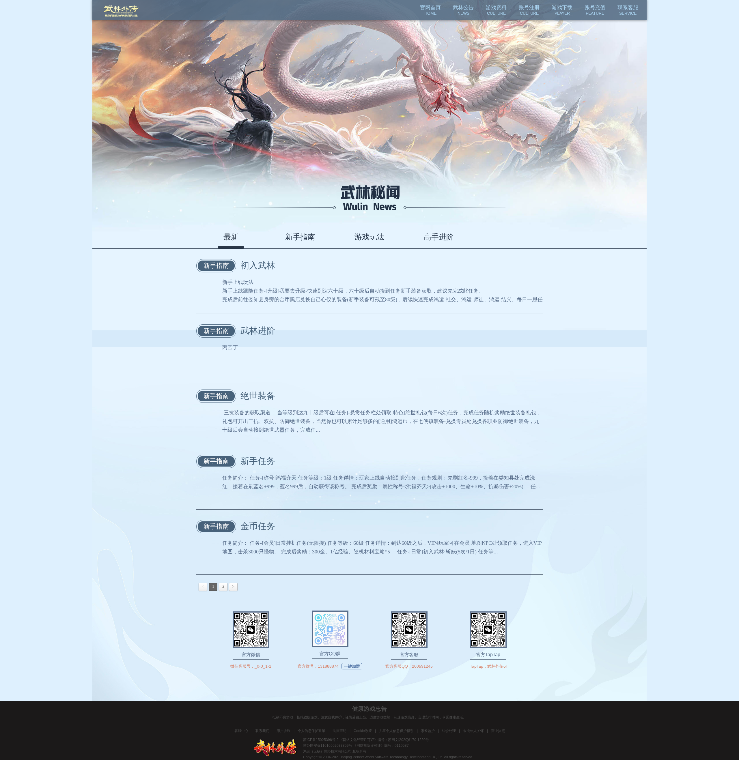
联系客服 (627, 10)
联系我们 (262, 731)
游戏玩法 (369, 237)
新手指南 (300, 237)
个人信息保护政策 (311, 731)
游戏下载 (562, 10)
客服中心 (241, 731)
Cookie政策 (363, 731)
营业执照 (498, 731)
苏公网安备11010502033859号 (327, 746)
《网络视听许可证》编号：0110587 (381, 746)
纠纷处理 (449, 731)
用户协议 (283, 731)
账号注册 (529, 10)
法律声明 (339, 731)
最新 (230, 237)
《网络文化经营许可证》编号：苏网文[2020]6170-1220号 (384, 740)
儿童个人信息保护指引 (396, 731)
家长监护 (428, 731)
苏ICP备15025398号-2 (321, 740)
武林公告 (463, 10)
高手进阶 (439, 237)
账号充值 (595, 10)
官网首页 (430, 10)
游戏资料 (496, 10)
